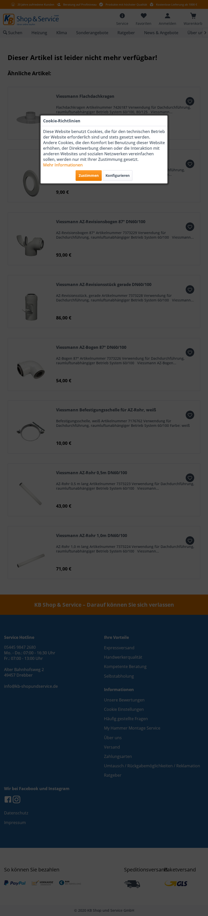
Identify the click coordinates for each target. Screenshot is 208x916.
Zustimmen (89, 175)
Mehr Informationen (63, 165)
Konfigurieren (118, 175)
